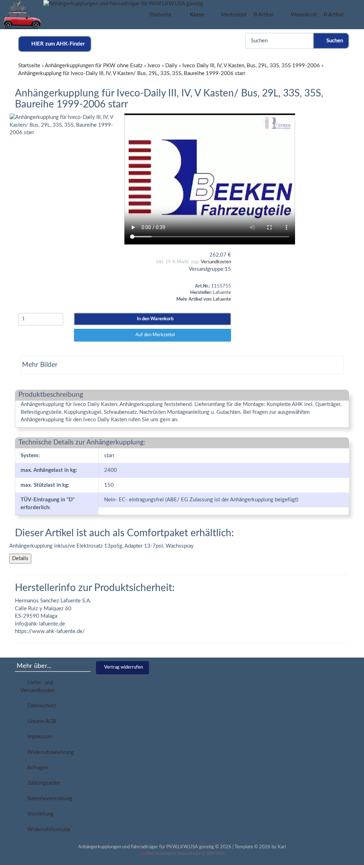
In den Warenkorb (154, 319)
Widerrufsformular (47, 829)
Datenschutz (40, 705)
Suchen (333, 40)
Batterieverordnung (49, 798)
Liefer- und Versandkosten (37, 686)
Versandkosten (216, 262)
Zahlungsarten (42, 783)
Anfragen (36, 767)
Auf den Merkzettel (154, 335)
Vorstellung (39, 814)
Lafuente (222, 299)
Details (20, 558)
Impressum (39, 736)
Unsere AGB (40, 721)
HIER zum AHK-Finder (56, 44)
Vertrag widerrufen (123, 667)
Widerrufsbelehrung (49, 752)
